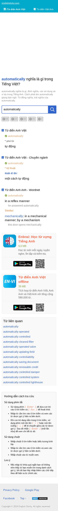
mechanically (14, 216)
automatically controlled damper (21, 372)
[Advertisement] (29, 44)
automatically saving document (21, 362)
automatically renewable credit (20, 367)
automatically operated (16, 331)
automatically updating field (18, 352)
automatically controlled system (21, 377)
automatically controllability (18, 357)
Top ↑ (23, 498)
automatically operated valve (19, 346)
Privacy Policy (11, 490)
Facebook (9, 498)
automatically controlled (16, 336)
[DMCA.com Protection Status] (39, 498)
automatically (10, 326)
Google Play (32, 490)
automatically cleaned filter (18, 341)
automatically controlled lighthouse (23, 382)
